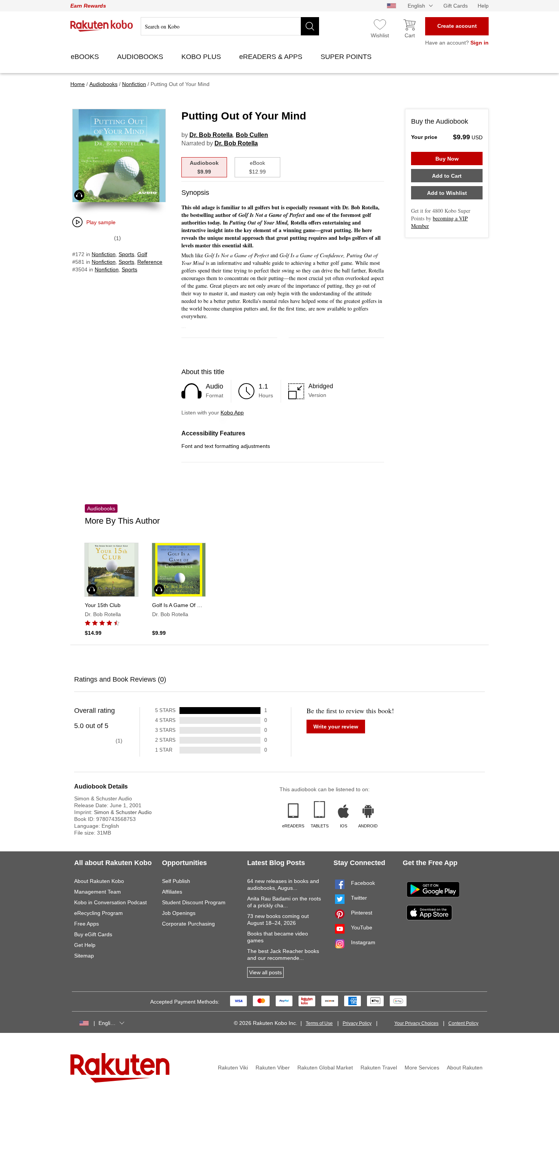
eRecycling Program (98, 913)
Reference (149, 262)
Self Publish (176, 881)
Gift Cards (455, 6)
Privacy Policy (357, 1023)
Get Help (84, 945)
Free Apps (86, 924)
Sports (126, 254)
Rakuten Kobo (101, 26)
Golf (142, 254)
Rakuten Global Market (325, 1067)
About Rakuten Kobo (99, 881)
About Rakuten (465, 1067)
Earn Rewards (88, 6)
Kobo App (232, 413)
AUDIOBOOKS (141, 57)
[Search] (310, 26)
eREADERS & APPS (271, 57)
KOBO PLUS (202, 57)
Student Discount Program (194, 902)
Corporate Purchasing (188, 924)
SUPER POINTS (347, 57)
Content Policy (463, 1023)
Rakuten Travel (378, 1067)
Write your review (335, 726)
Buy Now (447, 159)
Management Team (97, 892)
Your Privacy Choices (416, 1023)
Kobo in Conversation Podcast (110, 902)
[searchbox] (230, 26)
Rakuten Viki (233, 1067)
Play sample (101, 222)
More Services (422, 1067)
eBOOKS (86, 57)
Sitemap (84, 956)
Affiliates (172, 892)
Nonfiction (104, 254)
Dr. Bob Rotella (211, 135)
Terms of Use (319, 1023)
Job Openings (178, 913)
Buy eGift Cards (93, 934)
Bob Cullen (252, 135)
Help (483, 6)
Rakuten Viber (273, 1067)
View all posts (265, 972)
